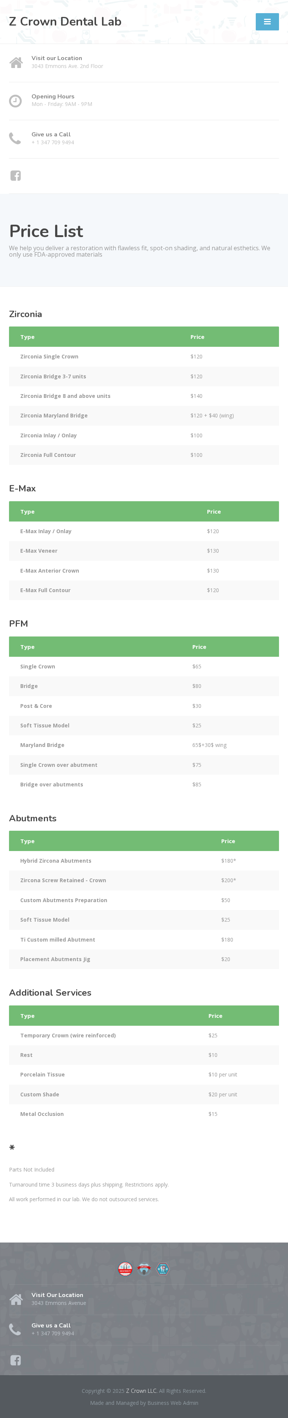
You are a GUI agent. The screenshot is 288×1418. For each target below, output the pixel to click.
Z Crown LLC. (142, 1390)
